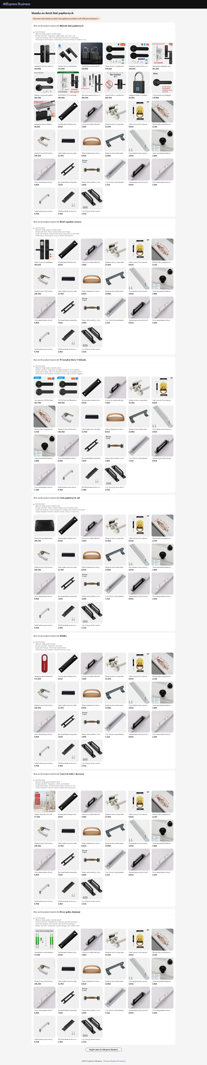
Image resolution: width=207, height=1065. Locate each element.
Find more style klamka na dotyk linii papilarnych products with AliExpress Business (65, 19)
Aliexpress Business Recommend (114, 1061)
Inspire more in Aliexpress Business (103, 1050)
